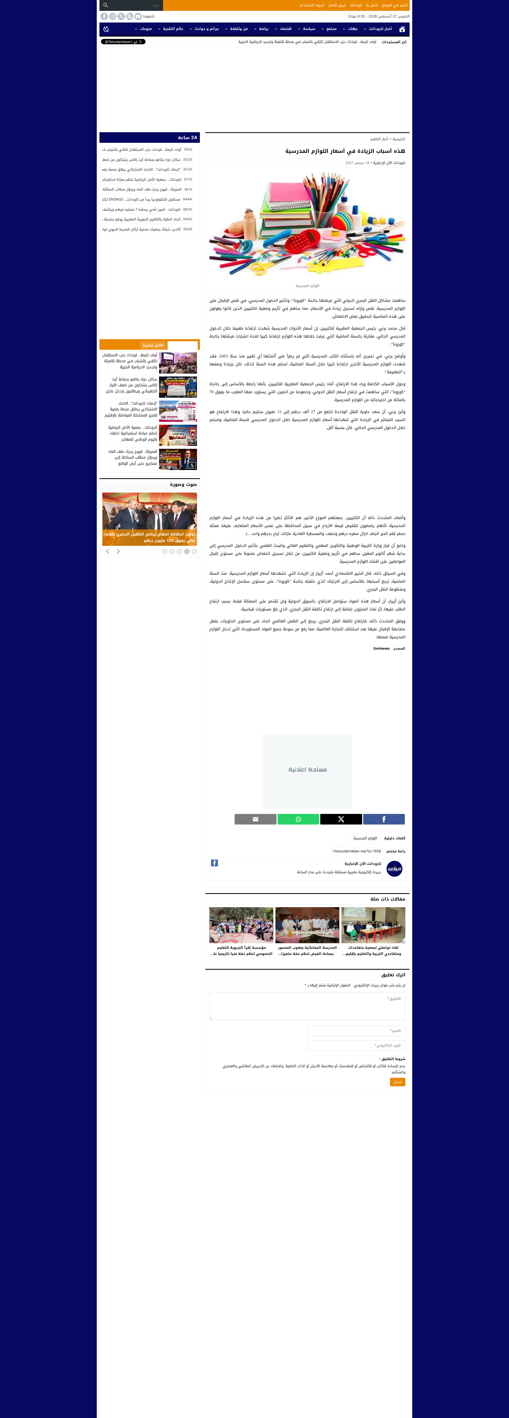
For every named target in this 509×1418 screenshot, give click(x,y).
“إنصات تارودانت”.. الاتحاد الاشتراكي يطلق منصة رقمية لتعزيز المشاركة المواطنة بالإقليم (131, 409)
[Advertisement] (254, 88)
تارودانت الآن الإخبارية (389, 162)
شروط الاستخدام (312, 5)
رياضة (264, 28)
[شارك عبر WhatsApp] (298, 819)
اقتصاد (286, 28)
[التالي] (118, 551)
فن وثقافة (239, 28)
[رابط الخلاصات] (129, 16)
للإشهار (356, 5)
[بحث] (105, 5)
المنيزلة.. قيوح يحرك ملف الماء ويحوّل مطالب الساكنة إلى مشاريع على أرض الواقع (132, 457)
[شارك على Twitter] (341, 819)
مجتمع (332, 28)
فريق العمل (337, 5)
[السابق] (107, 551)
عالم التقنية (173, 28)
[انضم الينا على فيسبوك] (103, 16)
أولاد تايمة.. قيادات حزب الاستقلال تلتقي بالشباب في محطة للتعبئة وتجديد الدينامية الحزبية (307, 41)
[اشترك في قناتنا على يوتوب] (137, 16)
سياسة (309, 28)
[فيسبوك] (214, 863)
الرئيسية (402, 29)
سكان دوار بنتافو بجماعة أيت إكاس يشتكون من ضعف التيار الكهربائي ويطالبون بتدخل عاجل (131, 385)
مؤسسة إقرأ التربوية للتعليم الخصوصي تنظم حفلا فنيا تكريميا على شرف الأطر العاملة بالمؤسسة (241, 953)
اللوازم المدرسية (365, 838)
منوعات (146, 28)
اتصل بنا (372, 5)
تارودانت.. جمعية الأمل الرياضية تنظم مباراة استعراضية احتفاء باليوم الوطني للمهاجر (132, 433)
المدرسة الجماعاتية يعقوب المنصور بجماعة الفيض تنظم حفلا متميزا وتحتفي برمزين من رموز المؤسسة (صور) (307, 956)
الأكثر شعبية (153, 345)
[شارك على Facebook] (384, 819)
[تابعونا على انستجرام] (112, 16)
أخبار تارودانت (380, 28)
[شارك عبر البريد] (255, 819)
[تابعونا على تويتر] (120, 16)
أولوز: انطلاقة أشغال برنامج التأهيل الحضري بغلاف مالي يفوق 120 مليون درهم (150, 537)
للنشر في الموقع (394, 5)
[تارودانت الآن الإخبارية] (394, 875)
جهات (353, 28)
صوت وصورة (183, 484)
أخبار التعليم (379, 139)
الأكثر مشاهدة (182, 345)
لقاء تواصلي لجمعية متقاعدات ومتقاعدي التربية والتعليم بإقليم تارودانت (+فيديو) (373, 953)
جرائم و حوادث (207, 28)
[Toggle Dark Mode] (106, 29)
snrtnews (382, 648)
